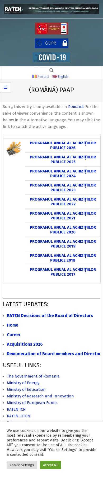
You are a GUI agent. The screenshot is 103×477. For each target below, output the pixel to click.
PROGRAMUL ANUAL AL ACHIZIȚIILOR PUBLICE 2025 (63, 159)
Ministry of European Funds (32, 402)
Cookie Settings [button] (22, 465)
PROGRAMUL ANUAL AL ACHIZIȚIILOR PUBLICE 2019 (63, 244)
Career (14, 334)
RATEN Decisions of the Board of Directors (50, 315)
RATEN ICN (16, 409)
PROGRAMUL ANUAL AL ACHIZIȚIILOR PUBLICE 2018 (63, 258)
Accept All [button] (50, 465)
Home (12, 325)
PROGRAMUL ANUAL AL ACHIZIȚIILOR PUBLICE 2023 (63, 187)
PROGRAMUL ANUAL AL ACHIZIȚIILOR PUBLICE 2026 (63, 145)
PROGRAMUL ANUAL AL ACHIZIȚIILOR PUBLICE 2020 (63, 230)
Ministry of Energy (23, 382)
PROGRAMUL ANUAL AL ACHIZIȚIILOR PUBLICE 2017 (63, 272)
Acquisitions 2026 (25, 344)
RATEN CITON (18, 416)
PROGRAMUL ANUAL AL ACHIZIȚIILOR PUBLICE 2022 (63, 201)
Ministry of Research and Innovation (40, 396)
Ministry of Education (26, 389)
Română (75, 106)
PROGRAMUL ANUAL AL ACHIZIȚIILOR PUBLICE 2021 (63, 215)
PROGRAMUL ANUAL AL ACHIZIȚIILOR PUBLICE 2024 (63, 173)
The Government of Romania (33, 376)
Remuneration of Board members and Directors (55, 353)
